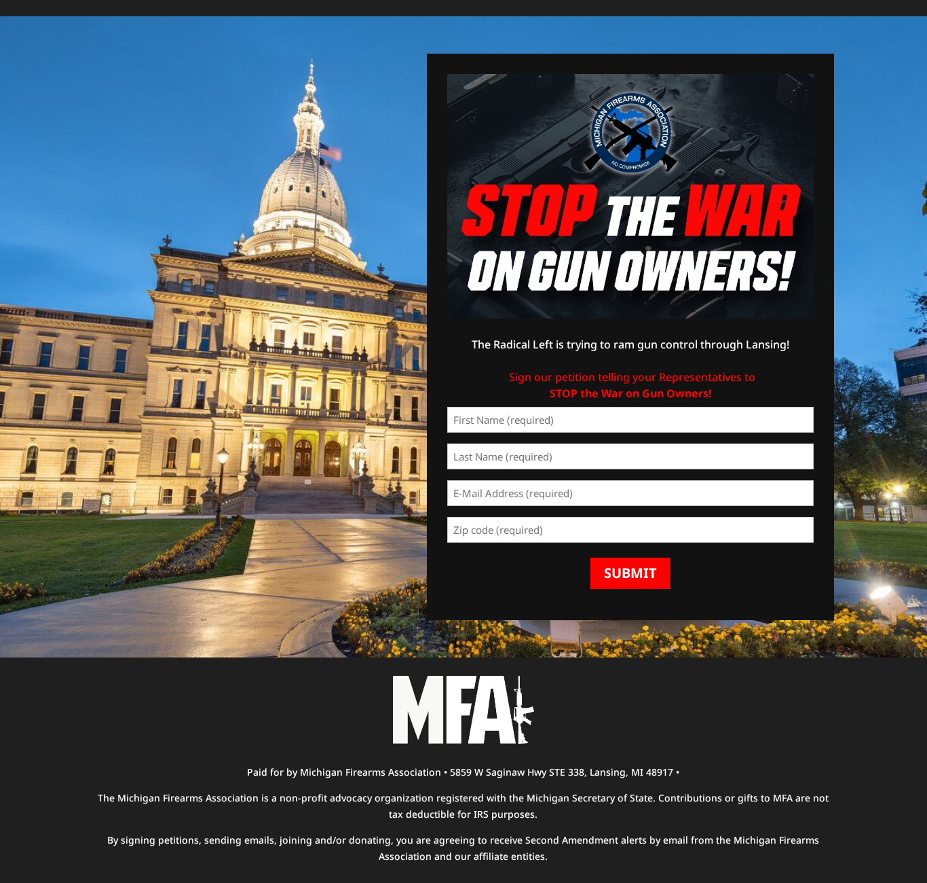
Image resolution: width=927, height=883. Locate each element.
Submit (630, 573)
